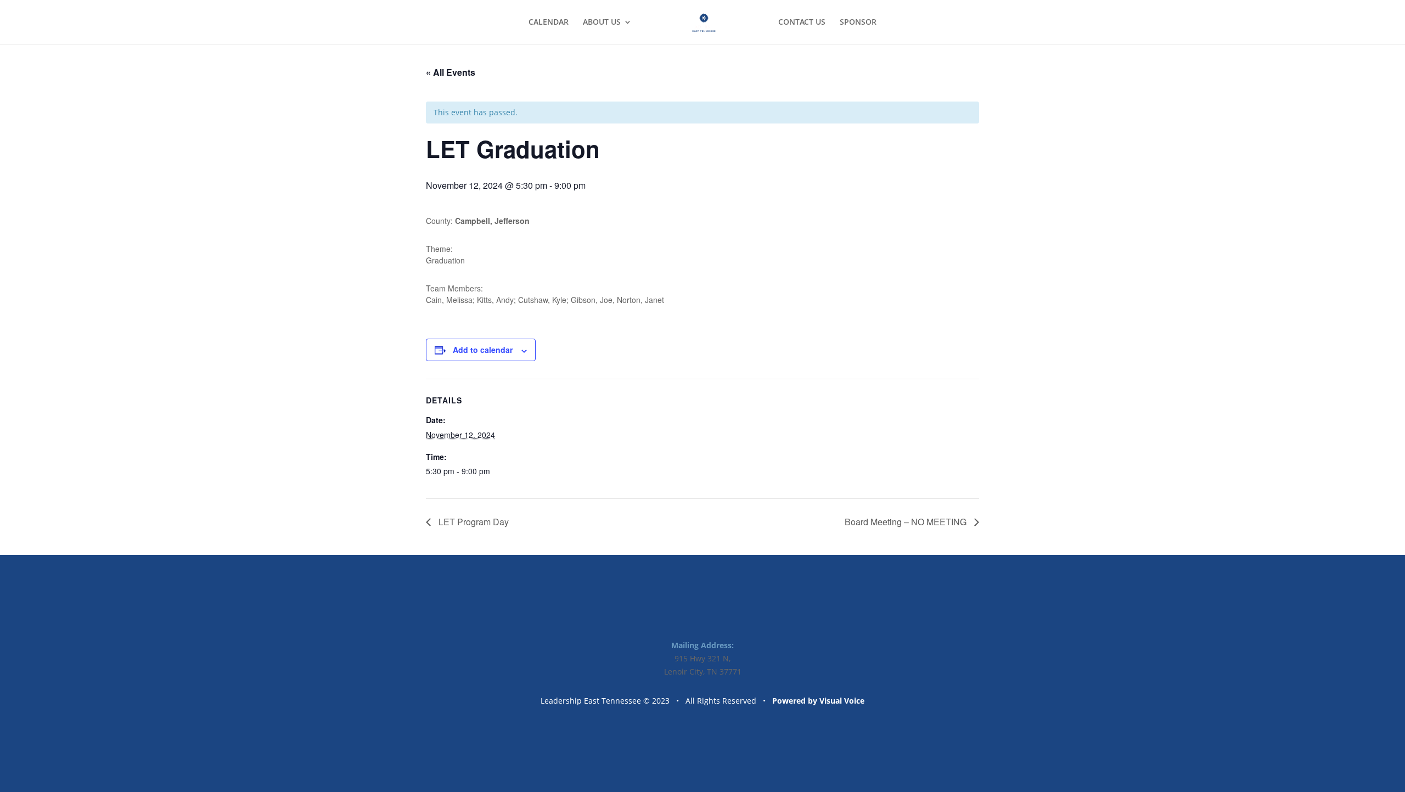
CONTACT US (801, 22)
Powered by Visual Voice (818, 700)
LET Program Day (472, 521)
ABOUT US (602, 22)
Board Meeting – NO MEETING (907, 521)
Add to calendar (483, 349)
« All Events (450, 72)
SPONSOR (858, 22)
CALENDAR (549, 22)
